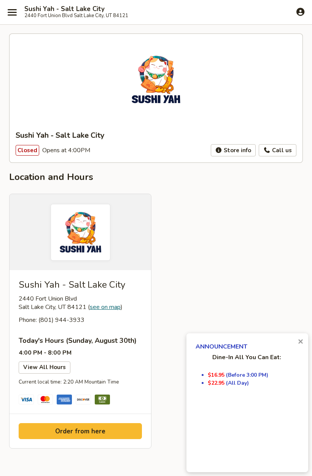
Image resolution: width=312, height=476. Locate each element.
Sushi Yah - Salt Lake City (64, 9)
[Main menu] (12, 12)
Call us (281, 150)
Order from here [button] (80, 431)
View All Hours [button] (44, 367)
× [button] (300, 341)
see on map (105, 307)
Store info (236, 150)
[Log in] (300, 12)
